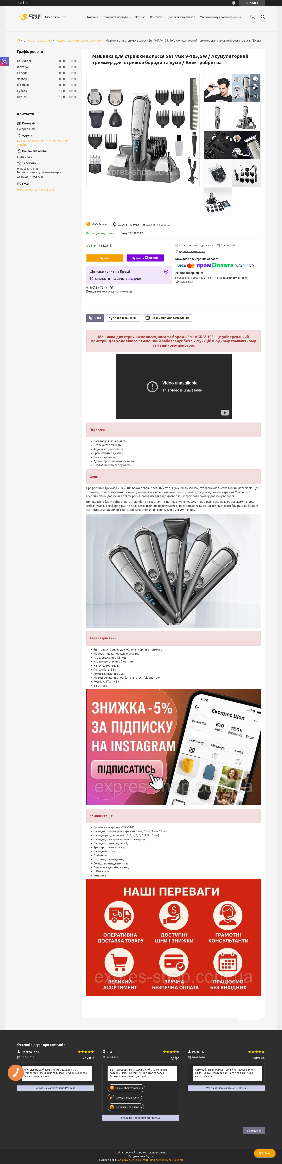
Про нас (140, 17)
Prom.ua (161, 1152)
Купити (105, 258)
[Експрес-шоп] (29, 17)
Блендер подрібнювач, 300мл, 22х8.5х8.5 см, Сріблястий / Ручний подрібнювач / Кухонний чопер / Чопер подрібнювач (56, 1073)
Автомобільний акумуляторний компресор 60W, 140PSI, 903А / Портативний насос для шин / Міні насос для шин (224, 1073)
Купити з (138, 258)
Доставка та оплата (181, 17)
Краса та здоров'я (40, 40)
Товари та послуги (115, 17)
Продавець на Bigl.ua (141, 1156)
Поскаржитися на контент (132, 1160)
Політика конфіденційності (166, 1160)
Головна (92, 17)
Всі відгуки (254, 1130)
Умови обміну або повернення (220, 17)
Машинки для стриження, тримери (78, 40)
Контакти (156, 17)
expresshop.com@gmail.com (35, 189)
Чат (267, 1153)
